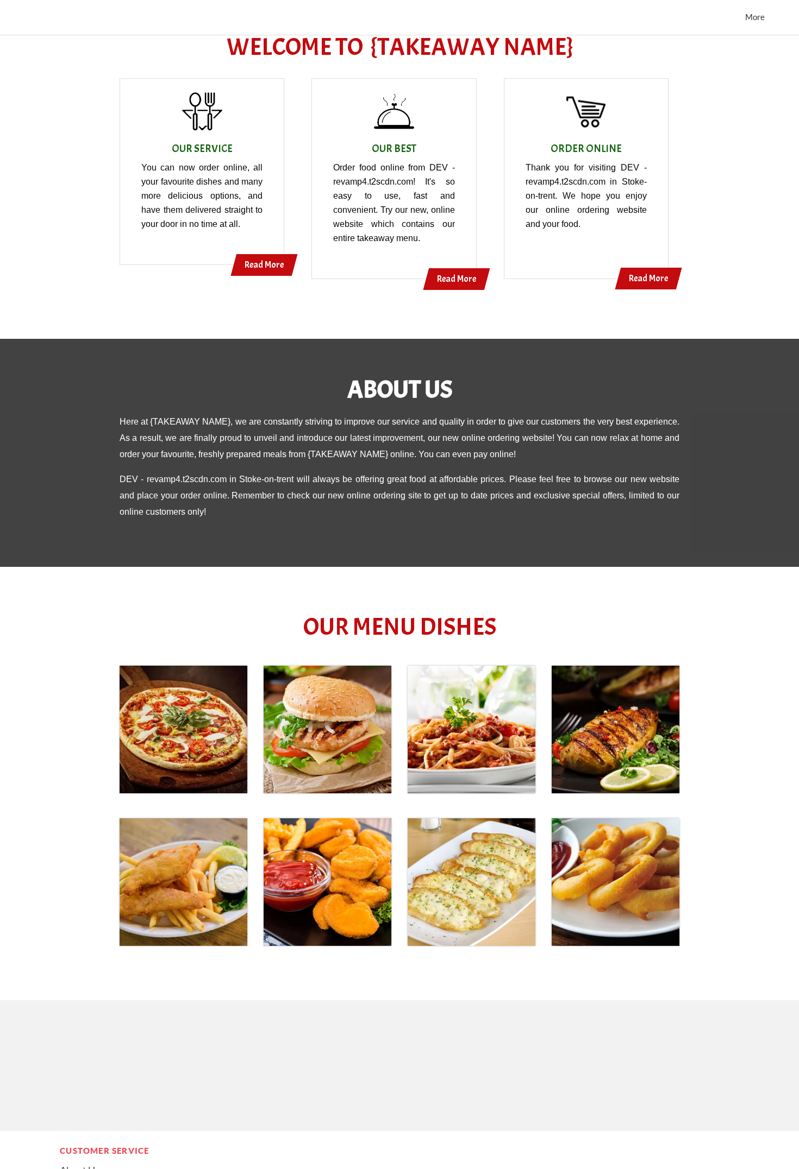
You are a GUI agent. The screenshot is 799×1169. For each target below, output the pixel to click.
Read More (264, 264)
